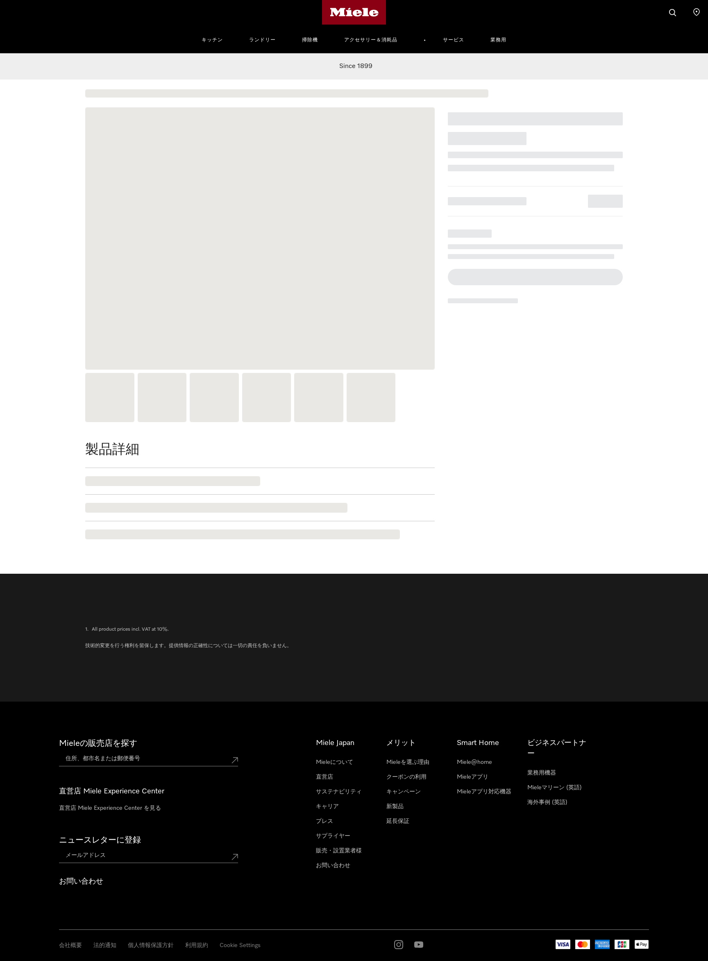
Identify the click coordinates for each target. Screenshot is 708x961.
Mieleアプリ (472, 777)
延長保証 (397, 821)
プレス (324, 821)
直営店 (324, 777)
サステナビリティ (339, 792)
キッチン (212, 40)
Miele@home (474, 762)
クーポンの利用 (406, 777)
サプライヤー (333, 836)
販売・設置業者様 (339, 851)
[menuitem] (217, 39)
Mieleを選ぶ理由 (407, 762)
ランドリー (262, 40)
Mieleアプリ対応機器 (484, 792)
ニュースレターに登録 (100, 840)
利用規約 (196, 945)
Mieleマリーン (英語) (554, 788)
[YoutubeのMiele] (419, 945)
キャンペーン (403, 792)
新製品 (395, 806)
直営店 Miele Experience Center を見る (110, 808)
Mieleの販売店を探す (98, 743)
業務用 (498, 40)
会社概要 (70, 945)
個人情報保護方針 (151, 945)
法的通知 (104, 945)
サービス (453, 40)
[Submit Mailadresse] (234, 857)
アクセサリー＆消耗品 (370, 40)
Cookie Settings (240, 945)
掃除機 (310, 40)
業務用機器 (541, 773)
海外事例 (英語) (547, 802)
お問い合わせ (333, 865)
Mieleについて (334, 762)
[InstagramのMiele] (399, 945)
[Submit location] (234, 760)
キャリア (327, 806)
